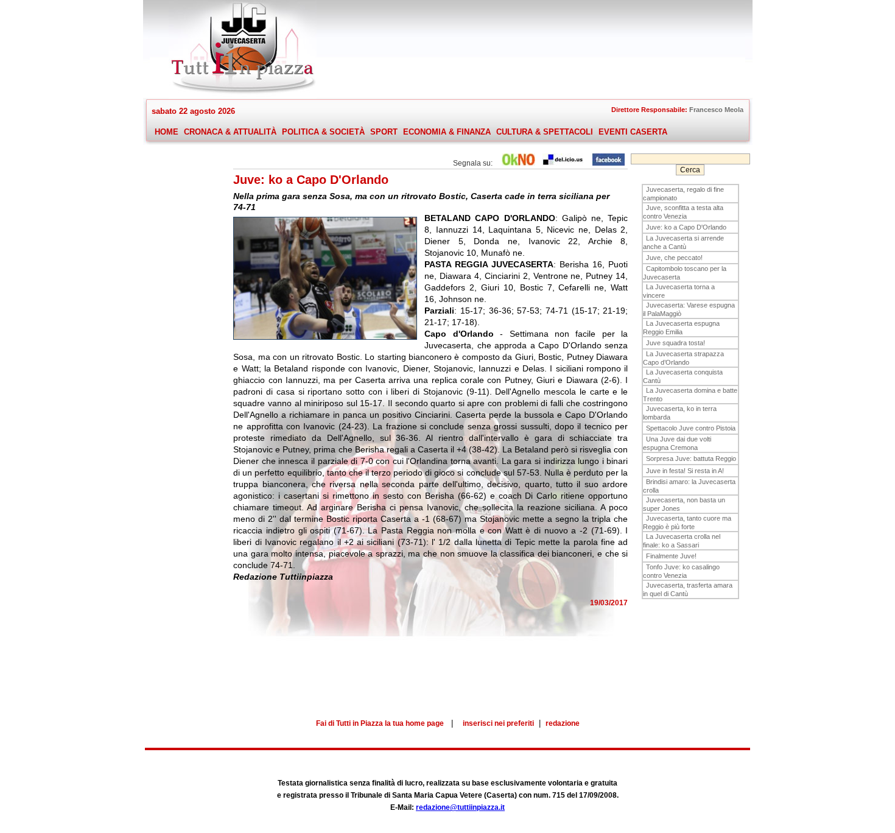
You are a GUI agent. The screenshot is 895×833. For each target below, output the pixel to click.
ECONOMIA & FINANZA (447, 131)
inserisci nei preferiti (498, 723)
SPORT (384, 131)
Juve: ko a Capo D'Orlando (686, 227)
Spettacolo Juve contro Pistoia (690, 428)
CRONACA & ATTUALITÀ (230, 131)
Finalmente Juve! (671, 556)
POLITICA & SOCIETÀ (323, 131)
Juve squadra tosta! (675, 342)
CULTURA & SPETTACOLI (544, 131)
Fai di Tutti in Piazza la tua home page (380, 723)
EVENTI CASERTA (632, 131)
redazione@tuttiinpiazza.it (460, 807)
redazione (563, 723)
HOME (166, 131)
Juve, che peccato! (674, 257)
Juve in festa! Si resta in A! (685, 470)
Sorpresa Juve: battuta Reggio (691, 458)
